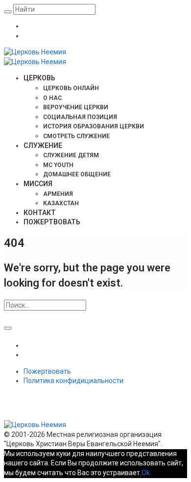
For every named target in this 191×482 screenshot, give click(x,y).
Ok (146, 473)
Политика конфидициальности (73, 381)
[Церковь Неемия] (80, 425)
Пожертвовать (47, 371)
